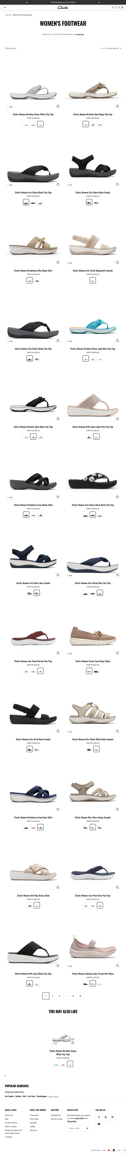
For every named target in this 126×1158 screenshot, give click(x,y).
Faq (6, 1119)
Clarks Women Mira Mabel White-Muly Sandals (92, 739)
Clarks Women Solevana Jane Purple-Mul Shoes (93, 973)
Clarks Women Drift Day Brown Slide (33, 895)
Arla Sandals (9, 1096)
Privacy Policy (11, 1123)
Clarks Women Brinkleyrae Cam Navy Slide (33, 817)
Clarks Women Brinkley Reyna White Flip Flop (33, 114)
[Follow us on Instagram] (112, 1117)
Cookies (8, 1137)
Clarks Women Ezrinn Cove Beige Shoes (93, 661)
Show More (53, 1096)
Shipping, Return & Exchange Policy (13, 1131)
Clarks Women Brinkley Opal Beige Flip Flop (92, 114)
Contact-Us (56, 1115)
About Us (9, 1115)
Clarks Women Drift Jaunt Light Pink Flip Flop (92, 426)
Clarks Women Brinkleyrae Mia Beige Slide (33, 270)
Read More (80, 34)
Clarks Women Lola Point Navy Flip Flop (92, 895)
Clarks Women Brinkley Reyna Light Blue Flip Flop (93, 348)
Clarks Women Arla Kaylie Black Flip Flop (33, 348)
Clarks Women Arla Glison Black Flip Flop (33, 192)
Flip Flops (34, 1119)
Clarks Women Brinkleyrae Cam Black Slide (33, 504)
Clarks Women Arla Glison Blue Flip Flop (93, 583)
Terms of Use (56, 1119)
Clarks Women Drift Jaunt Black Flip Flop (33, 973)
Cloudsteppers (42, 1096)
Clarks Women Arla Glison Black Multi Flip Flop (93, 504)
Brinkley (18, 1096)
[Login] (119, 7)
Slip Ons (33, 1130)
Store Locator (11, 1126)
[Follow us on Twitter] (105, 1117)
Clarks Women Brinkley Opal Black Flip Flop (33, 426)
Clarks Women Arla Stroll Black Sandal (33, 739)
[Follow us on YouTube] (99, 1124)
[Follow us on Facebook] (99, 1117)
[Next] (80, 995)
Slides (32, 1126)
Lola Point (31, 1096)
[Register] (87, 1128)
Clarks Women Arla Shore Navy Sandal (33, 583)
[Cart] (122, 7)
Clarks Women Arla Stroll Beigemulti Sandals (93, 270)
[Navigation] (4, 7)
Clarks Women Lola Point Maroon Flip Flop (33, 661)
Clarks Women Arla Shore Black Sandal (93, 192)
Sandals (33, 1123)
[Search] (112, 7)
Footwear (34, 1115)
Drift (24, 1096)
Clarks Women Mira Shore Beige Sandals (93, 817)
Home (8, 15)
